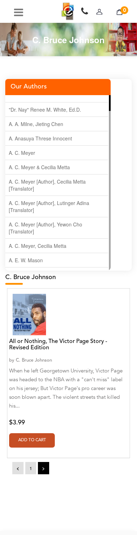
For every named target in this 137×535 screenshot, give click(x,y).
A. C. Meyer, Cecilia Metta (37, 245)
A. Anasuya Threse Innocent (40, 138)
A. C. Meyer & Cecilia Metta (39, 167)
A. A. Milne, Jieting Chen (36, 123)
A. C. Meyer (22, 152)
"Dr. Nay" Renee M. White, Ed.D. (45, 109)
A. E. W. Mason (26, 260)
